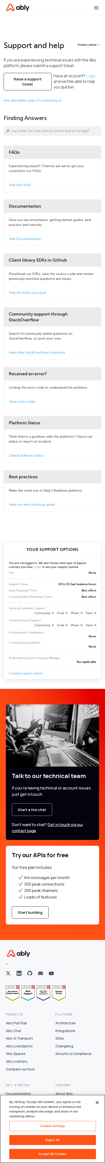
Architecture (65, 1023)
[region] (52, 1129)
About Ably (64, 1093)
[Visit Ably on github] (29, 973)
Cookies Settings (52, 1126)
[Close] (97, 1102)
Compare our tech (20, 1069)
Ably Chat (13, 1030)
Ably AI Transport (19, 1038)
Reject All (52, 1140)
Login (91, 75)
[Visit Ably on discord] (40, 973)
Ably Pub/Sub (16, 1023)
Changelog (64, 1046)
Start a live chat (32, 809)
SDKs (59, 1038)
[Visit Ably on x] (8, 973)
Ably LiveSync (17, 1061)
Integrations (65, 1030)
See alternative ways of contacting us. (33, 100)
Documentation (18, 1093)
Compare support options (26, 673)
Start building (30, 912)
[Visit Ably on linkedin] (19, 973)
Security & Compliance (73, 1053)
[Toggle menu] (96, 8)
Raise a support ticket (28, 82)
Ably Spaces (15, 1053)
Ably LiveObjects (19, 1046)
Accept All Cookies (52, 1154)
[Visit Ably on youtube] (51, 973)
